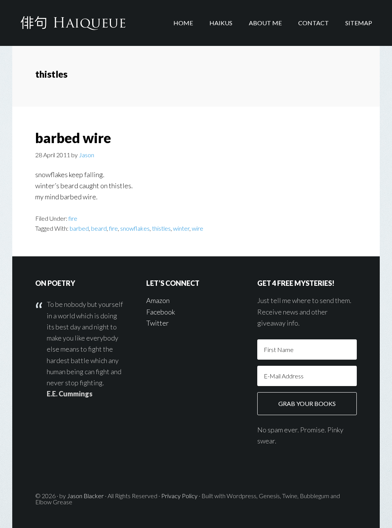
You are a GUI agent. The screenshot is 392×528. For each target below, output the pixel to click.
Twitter (157, 323)
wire (197, 228)
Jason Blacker (85, 495)
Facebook (160, 312)
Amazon (158, 300)
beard (99, 228)
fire (73, 218)
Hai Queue (73, 23)
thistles (161, 228)
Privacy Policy (179, 495)
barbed (79, 228)
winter (181, 228)
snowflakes (135, 228)
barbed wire (73, 137)
